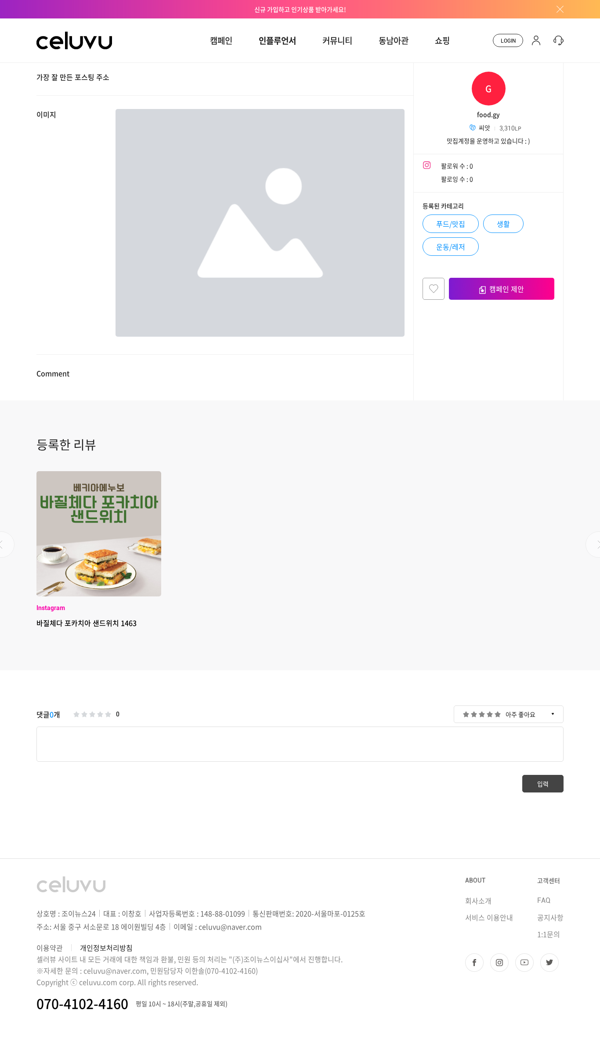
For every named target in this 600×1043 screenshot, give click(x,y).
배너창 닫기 (557, 9)
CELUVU (50, 23)
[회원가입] (536, 40)
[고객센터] (556, 40)
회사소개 (478, 900)
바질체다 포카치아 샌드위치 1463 (86, 623)
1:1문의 (548, 934)
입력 (543, 783)
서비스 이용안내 (489, 917)
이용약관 (49, 947)
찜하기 (434, 289)
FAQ (543, 900)
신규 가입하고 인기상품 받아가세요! (300, 9)
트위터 (549, 962)
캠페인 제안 (506, 288)
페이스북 (474, 962)
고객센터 (548, 880)
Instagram (50, 607)
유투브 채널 (524, 962)
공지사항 (550, 917)
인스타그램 (499, 962)
